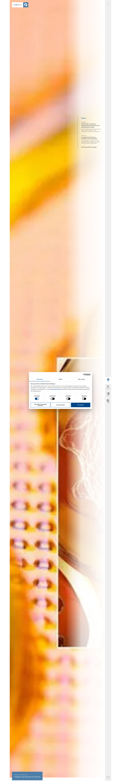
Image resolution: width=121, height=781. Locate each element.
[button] (108, 4)
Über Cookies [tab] (81, 379)
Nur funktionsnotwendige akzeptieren (40, 405)
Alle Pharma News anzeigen (89, 147)
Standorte (108, 776)
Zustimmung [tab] (39, 379)
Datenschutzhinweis (56, 389)
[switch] (53, 399)
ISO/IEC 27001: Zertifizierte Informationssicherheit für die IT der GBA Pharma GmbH (90, 125)
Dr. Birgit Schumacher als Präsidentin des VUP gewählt (89, 138)
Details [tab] (60, 379)
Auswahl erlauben (60, 405)
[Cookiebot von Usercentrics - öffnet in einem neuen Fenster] (84, 375)
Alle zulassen (80, 405)
